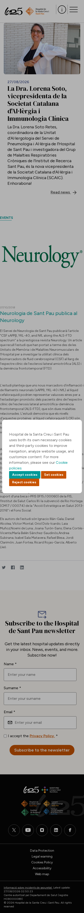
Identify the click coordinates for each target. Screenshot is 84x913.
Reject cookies (24, 482)
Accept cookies (24, 475)
